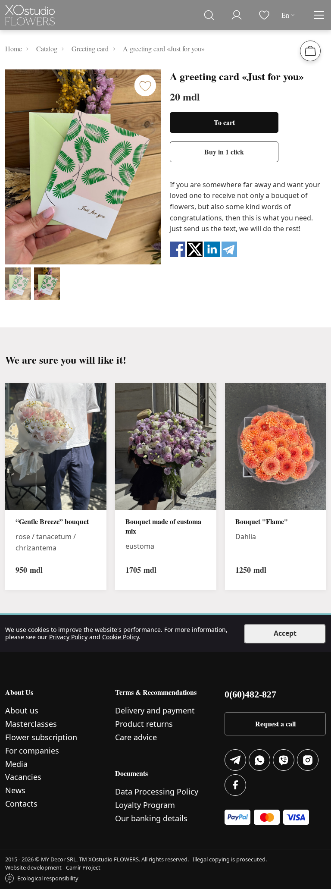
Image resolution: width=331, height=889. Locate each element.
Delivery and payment (155, 710)
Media (16, 764)
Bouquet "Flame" (261, 521)
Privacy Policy (68, 637)
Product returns (144, 724)
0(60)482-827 (250, 694)
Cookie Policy (120, 637)
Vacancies (23, 777)
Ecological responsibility (47, 878)
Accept (285, 633)
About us (21, 710)
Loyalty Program (145, 805)
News (15, 790)
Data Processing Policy (156, 791)
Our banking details (151, 818)
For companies (32, 750)
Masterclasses (31, 724)
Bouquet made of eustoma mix (163, 526)
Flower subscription (41, 737)
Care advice (136, 737)
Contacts (21, 803)
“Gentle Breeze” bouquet (52, 521)
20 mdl (185, 96)
